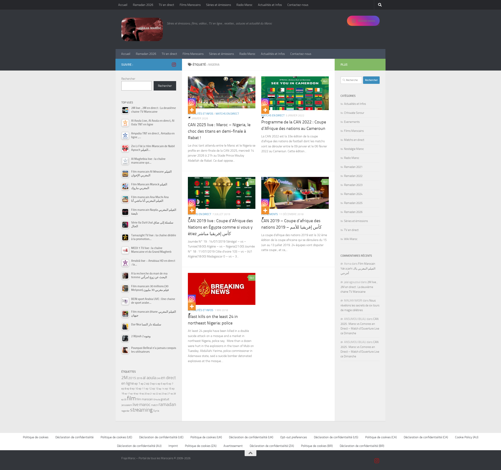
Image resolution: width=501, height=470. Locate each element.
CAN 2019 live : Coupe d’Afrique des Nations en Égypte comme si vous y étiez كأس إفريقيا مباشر (220, 227)
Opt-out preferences (293, 437)
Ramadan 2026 (143, 5)
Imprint (173, 446)
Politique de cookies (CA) (381, 437)
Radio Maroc (244, 5)
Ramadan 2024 (353, 194)
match (154, 405)
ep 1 (137, 383)
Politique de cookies (35, 437)
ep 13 (155, 388)
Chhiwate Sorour (354, 113)
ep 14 (162, 388)
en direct (168, 377)
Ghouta (156, 399)
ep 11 (142, 388)
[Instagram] (192, 102)
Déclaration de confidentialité (74, 437)
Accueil (122, 5)
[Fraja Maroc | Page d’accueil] (142, 29)
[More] (192, 110)
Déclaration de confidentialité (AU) (139, 446)
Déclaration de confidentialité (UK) (251, 437)
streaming (141, 410)
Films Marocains (190, 5)
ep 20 (144, 393)
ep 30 (123, 399)
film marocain (144, 399)
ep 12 (149, 388)
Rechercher (128, 79)
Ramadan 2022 (353, 176)
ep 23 (161, 393)
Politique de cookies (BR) (317, 446)
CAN (158, 378)
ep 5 (160, 383)
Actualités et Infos (270, 5)
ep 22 (155, 393)
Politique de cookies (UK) (206, 437)
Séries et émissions (218, 5)
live (136, 404)
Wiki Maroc (350, 239)
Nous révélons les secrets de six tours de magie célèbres (360, 305)
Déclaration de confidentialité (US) (336, 437)
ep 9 (129, 388)
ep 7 (171, 383)
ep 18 (132, 393)
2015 (132, 378)
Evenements (352, 122)
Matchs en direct (227, 113)
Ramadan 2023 (353, 185)
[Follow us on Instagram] (173, 64)
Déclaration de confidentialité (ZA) (272, 446)
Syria (156, 410)
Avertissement (233, 446)
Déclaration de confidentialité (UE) (161, 437)
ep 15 (168, 388)
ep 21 (149, 393)
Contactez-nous (297, 5)
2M (124, 377)
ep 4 (154, 383)
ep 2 (143, 383)
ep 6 (165, 383)
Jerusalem (126, 405)
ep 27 (167, 393)
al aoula (149, 377)
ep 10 (135, 388)
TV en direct (166, 5)
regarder (125, 410)
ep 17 (127, 393)
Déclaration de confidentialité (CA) (426, 437)
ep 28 (173, 393)
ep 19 (138, 393)
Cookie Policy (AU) (466, 437)
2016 (139, 378)
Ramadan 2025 (353, 203)
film (131, 398)
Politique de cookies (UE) (116, 437)
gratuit (165, 399)
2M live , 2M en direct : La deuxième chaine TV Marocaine (359, 286)
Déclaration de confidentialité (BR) (362, 446)
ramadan (167, 404)
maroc (144, 404)
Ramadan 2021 (353, 167)
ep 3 (148, 383)
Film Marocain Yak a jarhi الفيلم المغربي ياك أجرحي (358, 268)
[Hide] (189, 117)
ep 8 (123, 388)
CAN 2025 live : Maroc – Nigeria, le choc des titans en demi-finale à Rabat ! (219, 131)
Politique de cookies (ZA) (200, 446)
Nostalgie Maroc (354, 149)
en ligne (127, 383)
